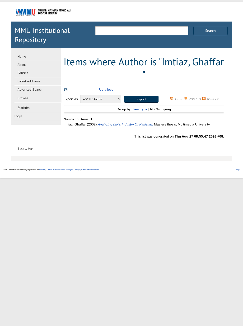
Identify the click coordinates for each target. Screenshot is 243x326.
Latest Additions (29, 81)
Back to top (25, 149)
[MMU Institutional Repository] (43, 20)
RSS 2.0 (213, 99)
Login (18, 116)
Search (210, 30)
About (22, 65)
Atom (178, 99)
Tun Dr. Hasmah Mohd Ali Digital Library (63, 170)
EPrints (42, 170)
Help (237, 170)
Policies (23, 73)
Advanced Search (30, 89)
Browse (23, 98)
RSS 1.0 (194, 99)
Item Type (139, 109)
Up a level (106, 89)
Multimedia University (90, 170)
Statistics (24, 108)
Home (22, 56)
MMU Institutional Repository (42, 35)
